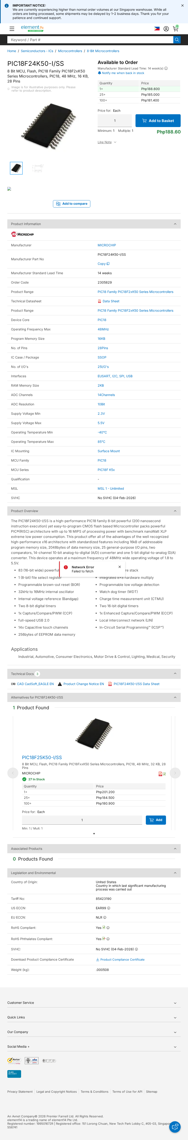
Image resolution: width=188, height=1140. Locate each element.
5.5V (101, 423)
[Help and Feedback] (175, 1127)
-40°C (102, 432)
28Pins (103, 348)
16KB (101, 338)
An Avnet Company (21, 1116)
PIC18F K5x (106, 470)
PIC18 (102, 320)
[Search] (177, 39)
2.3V (101, 413)
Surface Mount (109, 451)
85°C (101, 442)
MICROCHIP (107, 245)
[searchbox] (90, 39)
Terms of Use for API (127, 1091)
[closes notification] (182, 5)
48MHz (103, 329)
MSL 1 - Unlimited (111, 488)
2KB (101, 385)
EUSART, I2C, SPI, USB (115, 376)
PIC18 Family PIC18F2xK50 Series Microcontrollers (135, 292)
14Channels (106, 395)
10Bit (101, 404)
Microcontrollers (70, 51)
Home (11, 51)
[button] (12, 28)
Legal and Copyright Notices (56, 1091)
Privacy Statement (20, 1091)
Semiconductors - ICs (37, 51)
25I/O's (103, 367)
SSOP (102, 357)
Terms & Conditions (94, 1091)
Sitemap (151, 1091)
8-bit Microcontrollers (103, 51)
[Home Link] (41, 28)
